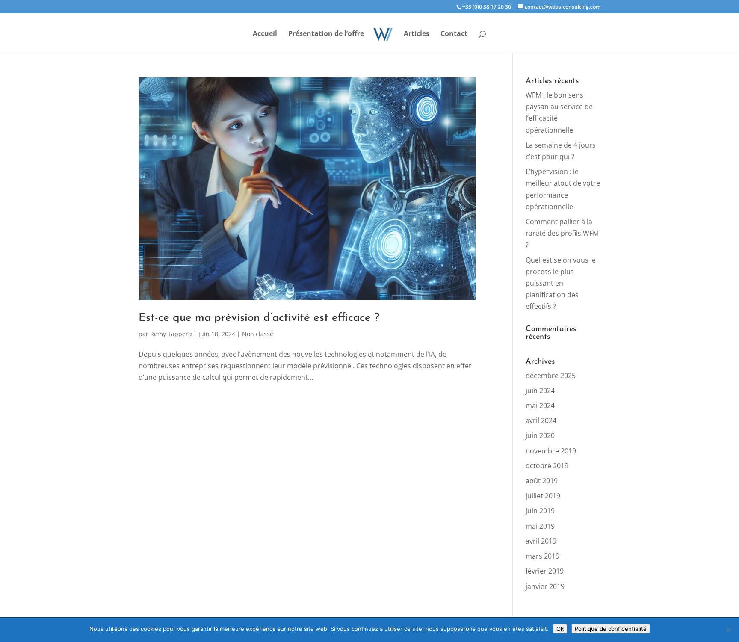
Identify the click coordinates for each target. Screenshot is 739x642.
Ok (560, 628)
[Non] (728, 630)
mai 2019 (540, 526)
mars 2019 (542, 556)
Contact (453, 34)
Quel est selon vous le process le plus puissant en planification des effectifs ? (561, 283)
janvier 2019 (545, 586)
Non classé (257, 334)
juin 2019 (540, 510)
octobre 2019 (547, 465)
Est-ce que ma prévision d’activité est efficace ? (259, 318)
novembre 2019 (551, 451)
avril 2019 (541, 541)
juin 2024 (540, 390)
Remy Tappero (171, 334)
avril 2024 (541, 420)
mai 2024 (540, 405)
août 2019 (542, 480)
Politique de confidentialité (611, 628)
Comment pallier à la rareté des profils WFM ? (562, 233)
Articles (416, 34)
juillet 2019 (543, 495)
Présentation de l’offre (326, 34)
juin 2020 (540, 435)
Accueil (265, 34)
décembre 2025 (551, 375)
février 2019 (545, 571)
